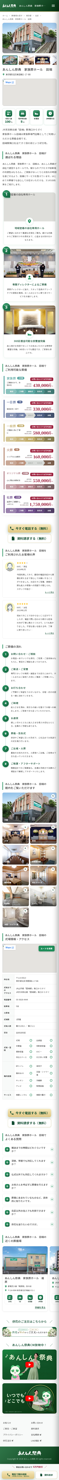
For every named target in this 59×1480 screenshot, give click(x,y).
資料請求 (35, 1428)
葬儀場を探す (16, 15)
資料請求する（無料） (32, 538)
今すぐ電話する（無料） (32, 528)
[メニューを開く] (53, 5)
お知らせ (7, 1422)
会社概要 (35, 1434)
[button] (29, 808)
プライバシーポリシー (13, 1434)
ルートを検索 (46, 948)
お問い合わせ (37, 1422)
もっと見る (49, 592)
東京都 (28, 15)
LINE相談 (35, 1440)
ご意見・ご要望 (10, 1428)
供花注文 (7, 1440)
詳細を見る (40, 1307)
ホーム (5, 15)
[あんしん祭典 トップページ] (9, 5)
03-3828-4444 (22, 999)
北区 (37, 15)
